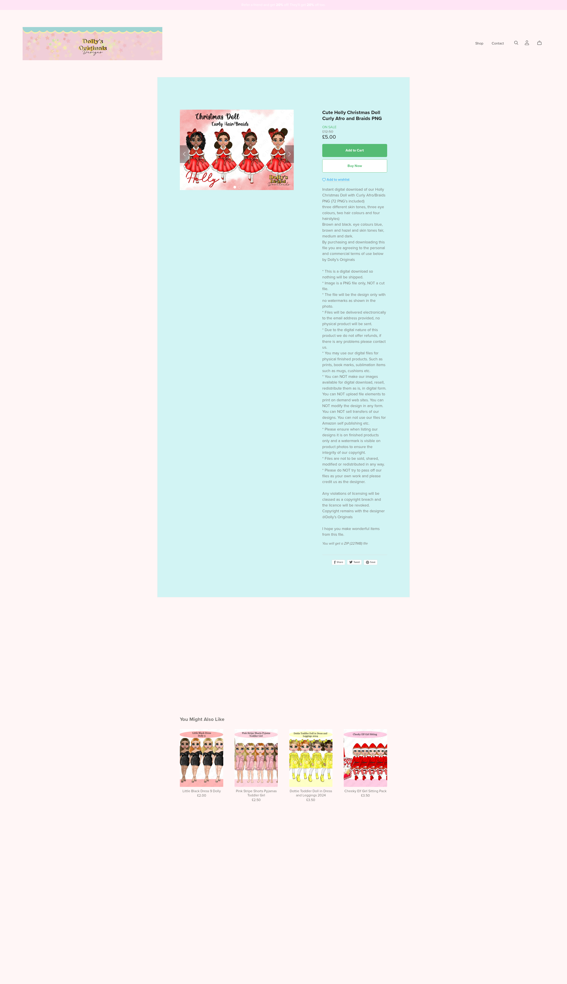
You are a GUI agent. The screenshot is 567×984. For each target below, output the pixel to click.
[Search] (516, 43)
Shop (479, 43)
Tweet (356, 562)
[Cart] (541, 43)
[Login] (527, 42)
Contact (498, 43)
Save (372, 562)
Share (339, 562)
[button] (184, 154)
